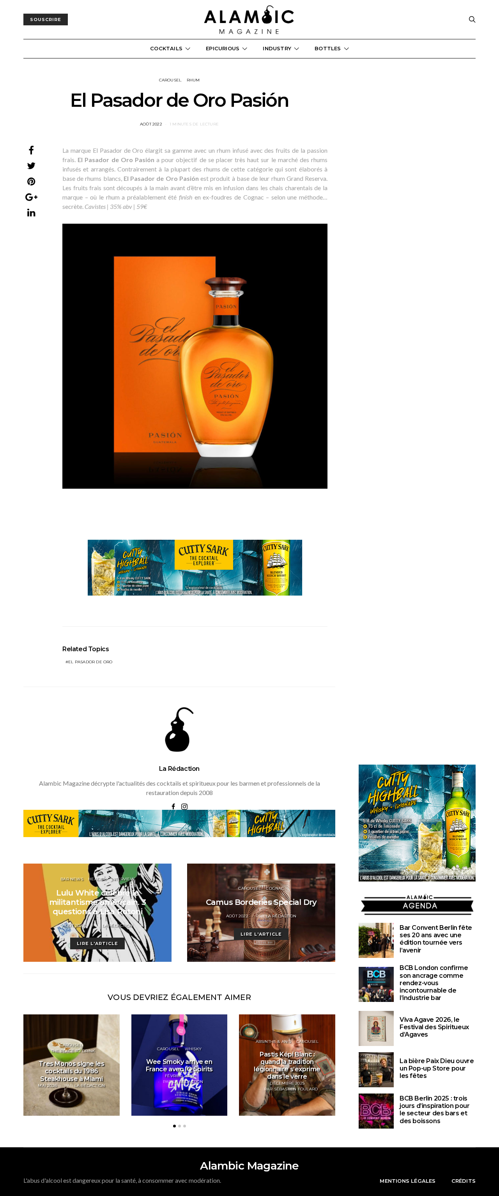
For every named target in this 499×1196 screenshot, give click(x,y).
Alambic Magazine (249, 1165)
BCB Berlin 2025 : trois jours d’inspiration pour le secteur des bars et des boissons (434, 1110)
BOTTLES (328, 48)
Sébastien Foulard (296, 1089)
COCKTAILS (166, 48)
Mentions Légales (407, 1181)
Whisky (193, 1048)
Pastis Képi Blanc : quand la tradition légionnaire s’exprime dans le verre (287, 1066)
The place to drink (73, 1050)
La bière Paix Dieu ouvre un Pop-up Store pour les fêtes (437, 1068)
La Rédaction (179, 768)
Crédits (463, 1181)
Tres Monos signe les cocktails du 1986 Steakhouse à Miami (71, 1071)
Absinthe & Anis (273, 1041)
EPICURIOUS (222, 48)
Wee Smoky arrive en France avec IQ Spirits (179, 1065)
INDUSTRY (277, 48)
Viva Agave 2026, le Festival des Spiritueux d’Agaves (434, 1027)
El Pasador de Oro (90, 661)
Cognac (275, 888)
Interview (122, 879)
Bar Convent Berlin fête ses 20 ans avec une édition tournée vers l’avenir (436, 939)
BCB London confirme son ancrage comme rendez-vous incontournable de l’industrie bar (434, 983)
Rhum (193, 80)
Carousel (170, 80)
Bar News (71, 879)
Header (97, 879)
